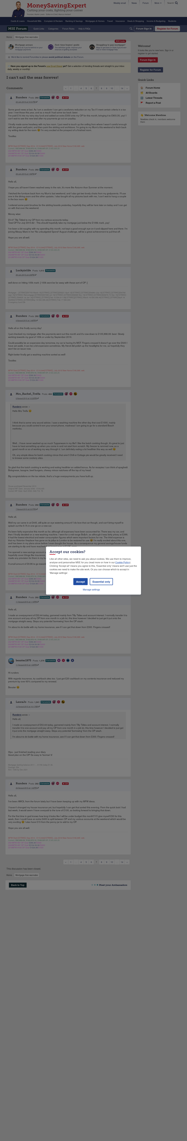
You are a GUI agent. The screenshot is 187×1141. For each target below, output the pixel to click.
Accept (80, 581)
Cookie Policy (122, 562)
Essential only (101, 581)
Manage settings (91, 589)
